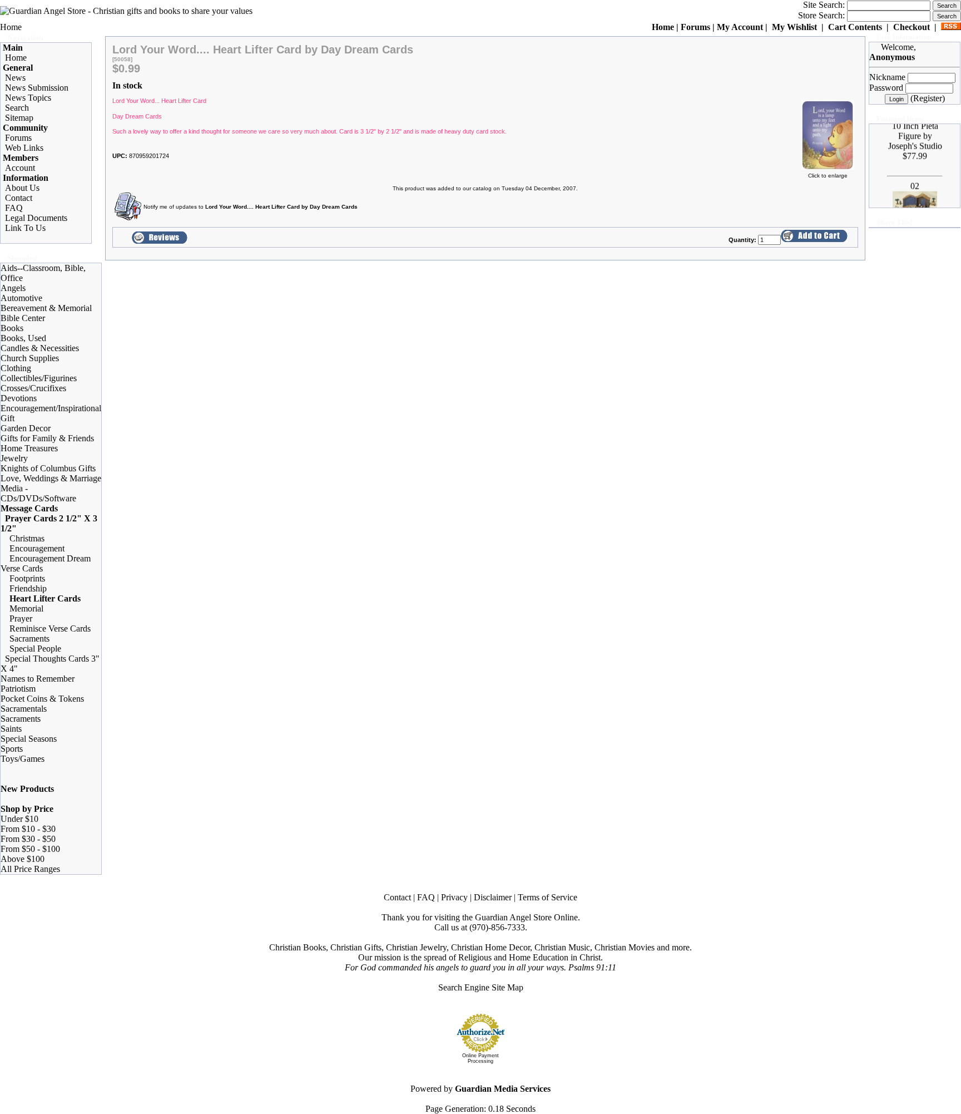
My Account (740, 27)
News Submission (36, 87)
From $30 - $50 (28, 839)
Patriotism (18, 688)
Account (20, 167)
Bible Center (23, 318)
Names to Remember (38, 678)
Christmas (26, 538)
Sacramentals (24, 708)
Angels (13, 288)
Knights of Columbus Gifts (48, 468)
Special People (35, 648)
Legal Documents (36, 218)
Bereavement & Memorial (46, 308)
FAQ (14, 208)
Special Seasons (29, 738)
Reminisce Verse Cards (50, 628)
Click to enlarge (828, 175)
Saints (11, 728)
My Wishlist (794, 27)
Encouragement (37, 548)
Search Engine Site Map (480, 987)
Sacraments (29, 638)
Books (12, 328)
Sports (12, 748)
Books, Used (23, 338)
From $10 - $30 (28, 829)
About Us (22, 188)
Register (927, 98)
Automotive (21, 298)
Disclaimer (493, 897)
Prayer (20, 618)
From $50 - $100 (30, 849)
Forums (695, 27)
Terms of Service (547, 897)
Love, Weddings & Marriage (51, 478)
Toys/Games (22, 758)
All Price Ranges (30, 869)
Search (17, 107)
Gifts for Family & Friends (47, 438)
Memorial (26, 608)
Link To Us (25, 228)
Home (11, 27)
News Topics (28, 97)
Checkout (911, 27)
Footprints (27, 578)
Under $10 (19, 819)
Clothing (16, 368)
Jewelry (14, 458)
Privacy (454, 897)
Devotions (19, 398)
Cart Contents (855, 27)
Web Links (24, 147)
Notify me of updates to (250, 207)
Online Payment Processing (480, 1058)
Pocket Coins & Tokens (42, 698)
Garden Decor (26, 428)
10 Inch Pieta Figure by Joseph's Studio (915, 127)
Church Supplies (30, 358)
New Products (27, 788)
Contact (18, 198)
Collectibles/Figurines (39, 378)
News (15, 77)
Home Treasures (29, 448)
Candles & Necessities (40, 348)
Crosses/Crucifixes (33, 388)
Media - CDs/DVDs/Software (38, 493)
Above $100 (22, 859)
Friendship (28, 588)
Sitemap (19, 117)
